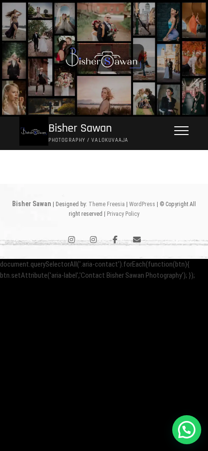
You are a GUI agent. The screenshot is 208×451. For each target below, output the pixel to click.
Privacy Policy (123, 213)
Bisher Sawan (80, 128)
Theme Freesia (107, 204)
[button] (186, 429)
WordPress (142, 204)
